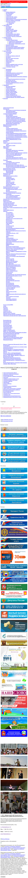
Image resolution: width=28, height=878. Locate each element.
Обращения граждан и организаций (14, 72)
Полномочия (9, 26)
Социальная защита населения (10, 380)
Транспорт (5, 377)
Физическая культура (8, 375)
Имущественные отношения (9, 386)
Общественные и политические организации (16, 19)
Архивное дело (6, 394)
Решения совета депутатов (12, 65)
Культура (5, 384)
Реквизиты (8, 49)
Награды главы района (11, 31)
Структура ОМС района (11, 16)
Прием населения (10, 60)
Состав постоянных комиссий (13, 55)
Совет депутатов (7, 51)
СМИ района (9, 24)
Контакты (5, 98)
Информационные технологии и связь (12, 397)
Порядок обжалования (11, 91)
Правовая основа (10, 44)
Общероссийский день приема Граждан (15, 97)
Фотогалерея (4, 741)
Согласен (3, 876)
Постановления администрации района (15, 47)
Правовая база (9, 87)
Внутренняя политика (8, 391)
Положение (11, 23)
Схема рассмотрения (11, 88)
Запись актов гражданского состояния (12, 388)
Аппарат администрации (12, 40)
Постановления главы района (13, 34)
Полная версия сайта (5, 5)
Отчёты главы (9, 32)
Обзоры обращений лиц (11, 94)
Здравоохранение (7, 387)
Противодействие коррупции (13, 74)
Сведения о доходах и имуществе (13, 36)
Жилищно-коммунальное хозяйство (11, 389)
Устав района (9, 14)
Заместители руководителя (15, 42)
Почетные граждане (10, 21)
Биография (8, 27)
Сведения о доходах (10, 66)
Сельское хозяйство (7, 381)
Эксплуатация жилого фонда (10, 372)
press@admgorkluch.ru (6, 833)
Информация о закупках (11, 75)
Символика (8, 15)
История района (9, 13)
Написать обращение (11, 93)
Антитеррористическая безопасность (11, 395)
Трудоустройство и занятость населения (12, 376)
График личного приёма (11, 30)
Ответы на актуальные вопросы (13, 96)
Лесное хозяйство (7, 383)
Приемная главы (10, 29)
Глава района (6, 25)
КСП (4, 68)
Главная (5, 9)
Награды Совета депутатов (12, 58)
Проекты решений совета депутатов (14, 64)
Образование (6, 382)
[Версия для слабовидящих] (5, 7)
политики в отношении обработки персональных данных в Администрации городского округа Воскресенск (13, 847)
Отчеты (8, 63)
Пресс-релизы (9, 59)
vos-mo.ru (16, 2)
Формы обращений (10, 90)
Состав (7, 54)
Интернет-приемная (10, 86)
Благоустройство (7, 392)
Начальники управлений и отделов (17, 43)
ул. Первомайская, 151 (6, 827)
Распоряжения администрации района (15, 48)
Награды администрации (12, 46)
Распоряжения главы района (12, 35)
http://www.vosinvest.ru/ (6, 415)
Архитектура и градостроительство (11, 393)
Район (4, 10)
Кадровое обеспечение (11, 81)
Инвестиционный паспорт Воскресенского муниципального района (11, 408)
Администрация (7, 37)
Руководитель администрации (16, 41)
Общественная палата (11, 18)
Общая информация (10, 12)
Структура (8, 53)
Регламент (8, 57)
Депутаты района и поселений (13, 20)
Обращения (8, 62)
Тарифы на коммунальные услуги (11, 378)
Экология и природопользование (11, 373)
